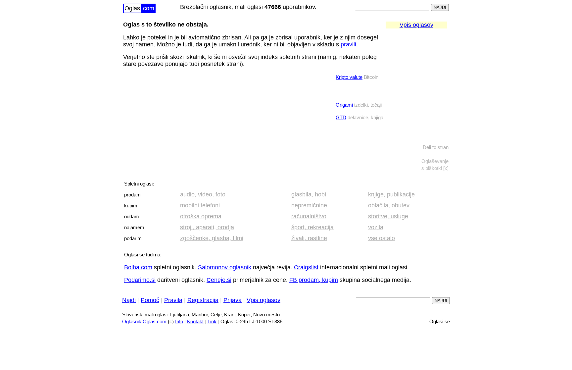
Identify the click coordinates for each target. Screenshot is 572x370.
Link (212, 321)
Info (179, 321)
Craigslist (306, 267)
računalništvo (308, 216)
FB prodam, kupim (313, 280)
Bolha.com (138, 267)
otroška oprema (200, 216)
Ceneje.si (219, 280)
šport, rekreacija (312, 227)
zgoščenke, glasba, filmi (211, 238)
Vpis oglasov (416, 25)
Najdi (129, 300)
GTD (341, 117)
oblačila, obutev (388, 205)
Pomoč (150, 300)
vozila (375, 227)
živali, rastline (309, 238)
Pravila (173, 300)
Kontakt (195, 321)
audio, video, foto (202, 194)
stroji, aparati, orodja (207, 227)
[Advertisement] (172, 115)
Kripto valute (349, 77)
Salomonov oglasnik (224, 267)
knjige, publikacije (391, 194)
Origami (344, 105)
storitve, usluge (388, 216)
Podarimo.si (140, 280)
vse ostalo (381, 238)
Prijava (232, 300)
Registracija (202, 300)
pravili (348, 44)
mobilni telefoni (200, 205)
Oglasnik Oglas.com (144, 321)
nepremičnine (309, 205)
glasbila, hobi (308, 194)
